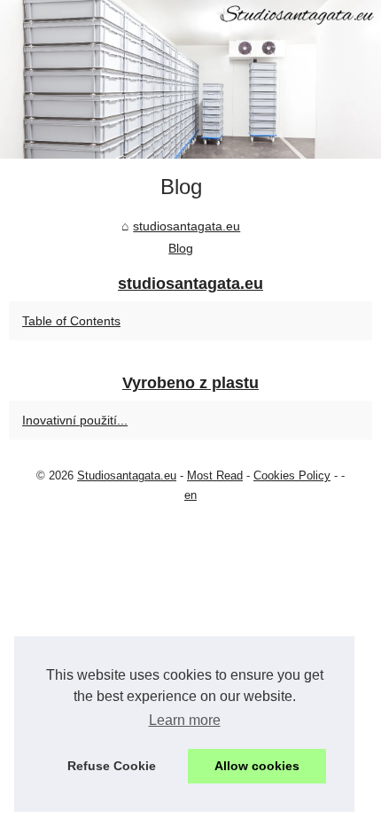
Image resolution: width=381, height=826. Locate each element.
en (190, 495)
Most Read (215, 475)
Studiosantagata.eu (126, 475)
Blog (180, 248)
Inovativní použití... (75, 420)
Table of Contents (71, 321)
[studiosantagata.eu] (190, 79)
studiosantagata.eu (186, 226)
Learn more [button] (185, 720)
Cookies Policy (291, 475)
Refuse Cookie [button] (111, 766)
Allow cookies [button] (256, 766)
